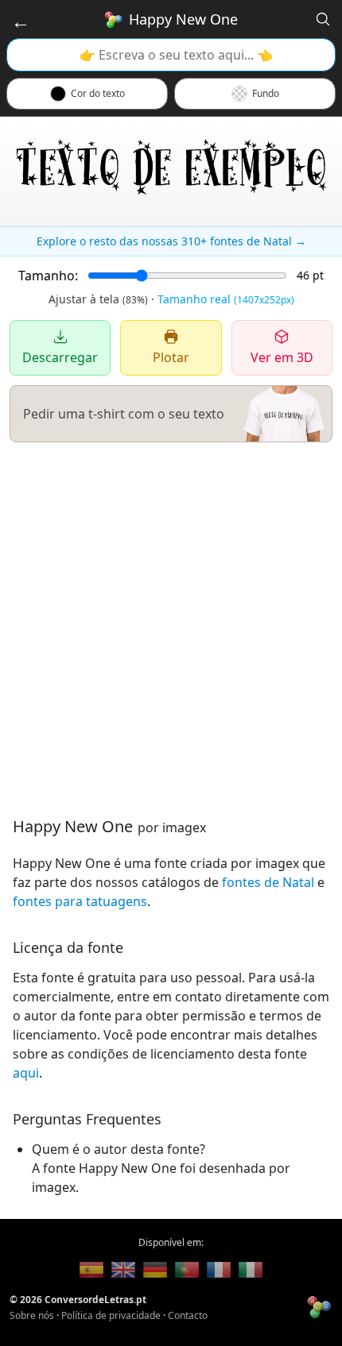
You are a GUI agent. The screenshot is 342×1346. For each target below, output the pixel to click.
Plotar (171, 357)
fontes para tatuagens (80, 901)
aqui (26, 1073)
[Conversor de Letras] (91, 1269)
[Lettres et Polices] (218, 1269)
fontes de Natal (268, 882)
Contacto (188, 1315)
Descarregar (60, 357)
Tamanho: (48, 275)
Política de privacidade (111, 1315)
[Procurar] (322, 19)
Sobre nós (32, 1315)
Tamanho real (225, 299)
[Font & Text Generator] (123, 1269)
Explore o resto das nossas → (171, 241)
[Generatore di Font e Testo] (250, 1269)
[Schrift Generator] (155, 1269)
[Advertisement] (171, 629)
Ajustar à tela (98, 299)
